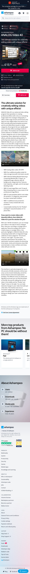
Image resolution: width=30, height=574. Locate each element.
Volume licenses (6, 497)
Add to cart (16, 70)
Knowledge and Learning (8, 470)
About (3, 513)
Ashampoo (5, 560)
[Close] (28, 1)
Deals (3, 543)
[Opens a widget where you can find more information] (23, 571)
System (3, 456)
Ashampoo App (5, 549)
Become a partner (6, 503)
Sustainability (5, 479)
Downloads (4, 546)
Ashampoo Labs (6, 482)
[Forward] (27, 353)
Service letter (5, 557)
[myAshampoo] (19, 13)
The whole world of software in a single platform (12, 359)
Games (3, 464)
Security (3, 461)
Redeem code (5, 551)
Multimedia (4, 453)
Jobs (2, 485)
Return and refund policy (8, 527)
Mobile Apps (4, 467)
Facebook (14, 571)
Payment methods (6, 524)
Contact (3, 488)
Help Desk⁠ (4, 533)
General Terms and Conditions (10, 515)
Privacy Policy (5, 518)
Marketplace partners (7, 500)
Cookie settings (5, 521)
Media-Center (5, 506)
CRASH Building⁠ (6, 490)
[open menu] (27, 13)
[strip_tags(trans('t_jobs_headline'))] (19, 443)
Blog (6, 571)
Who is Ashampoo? (6, 476)
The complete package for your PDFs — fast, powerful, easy (14, 7)
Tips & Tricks (5, 554)
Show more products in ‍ (16, 91)
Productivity (4, 458)
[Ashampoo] (7, 427)
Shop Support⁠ (5, 536)
